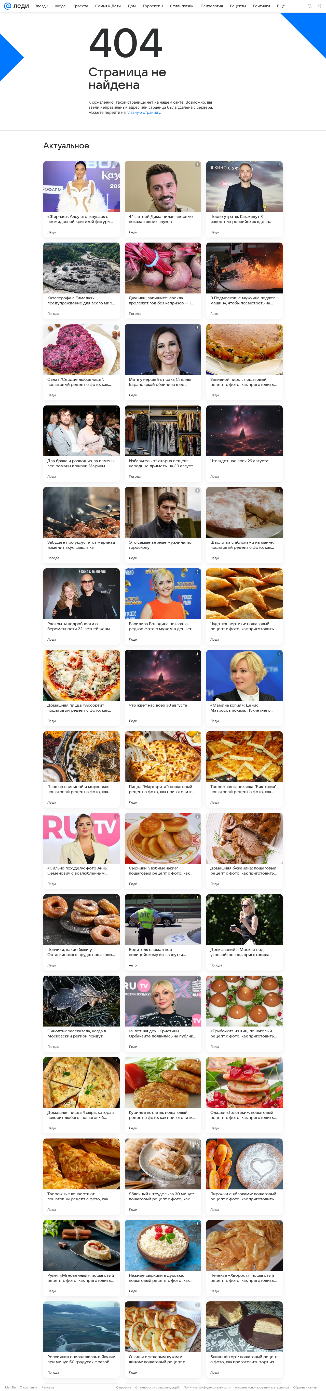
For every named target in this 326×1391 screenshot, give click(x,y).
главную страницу (143, 112)
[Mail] (7, 6)
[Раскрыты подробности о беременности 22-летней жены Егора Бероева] (81, 606)
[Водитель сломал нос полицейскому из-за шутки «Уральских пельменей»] (163, 932)
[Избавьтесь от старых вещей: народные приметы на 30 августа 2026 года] (163, 443)
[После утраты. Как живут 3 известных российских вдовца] (244, 199)
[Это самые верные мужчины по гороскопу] (163, 525)
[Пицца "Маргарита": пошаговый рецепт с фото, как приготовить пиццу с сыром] (163, 769)
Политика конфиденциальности (207, 1387)
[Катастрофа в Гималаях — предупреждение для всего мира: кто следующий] (81, 281)
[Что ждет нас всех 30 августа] (163, 688)
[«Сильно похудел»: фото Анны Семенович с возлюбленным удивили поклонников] (81, 851)
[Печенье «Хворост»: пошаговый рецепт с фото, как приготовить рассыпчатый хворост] (244, 1258)
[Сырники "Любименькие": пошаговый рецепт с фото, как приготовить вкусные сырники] (163, 851)
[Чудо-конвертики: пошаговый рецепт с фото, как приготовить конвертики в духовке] (244, 606)
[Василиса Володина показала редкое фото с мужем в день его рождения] (163, 606)
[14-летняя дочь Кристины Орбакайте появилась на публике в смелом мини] (163, 1014)
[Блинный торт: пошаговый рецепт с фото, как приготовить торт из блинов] (244, 1339)
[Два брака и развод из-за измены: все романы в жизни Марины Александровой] (81, 443)
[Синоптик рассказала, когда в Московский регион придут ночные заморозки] (81, 1014)
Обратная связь (305, 1387)
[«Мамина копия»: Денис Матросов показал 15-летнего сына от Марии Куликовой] (244, 688)
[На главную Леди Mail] (20, 6)
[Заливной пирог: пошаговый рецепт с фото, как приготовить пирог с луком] (244, 362)
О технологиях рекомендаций (157, 1387)
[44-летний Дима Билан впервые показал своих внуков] (163, 199)
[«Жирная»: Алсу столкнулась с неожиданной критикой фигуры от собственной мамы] (81, 199)
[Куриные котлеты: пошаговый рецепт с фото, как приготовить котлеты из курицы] (163, 1095)
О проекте (123, 1387)
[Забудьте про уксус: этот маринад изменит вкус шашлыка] (81, 525)
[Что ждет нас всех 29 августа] (244, 443)
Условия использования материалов (262, 1387)
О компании (28, 1387)
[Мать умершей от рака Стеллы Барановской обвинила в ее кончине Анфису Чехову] (163, 362)
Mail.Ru (10, 1387)
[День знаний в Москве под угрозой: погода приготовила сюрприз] (244, 932)
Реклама (48, 1387)
